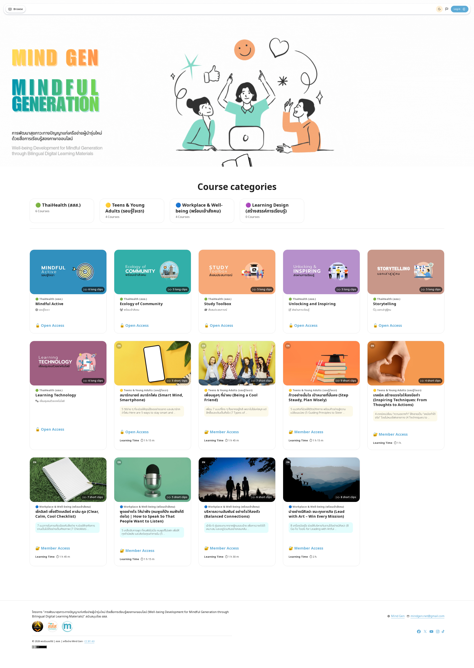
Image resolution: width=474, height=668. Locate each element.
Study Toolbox (217, 304)
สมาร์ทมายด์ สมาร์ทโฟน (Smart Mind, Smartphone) (151, 398)
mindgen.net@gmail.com (427, 616)
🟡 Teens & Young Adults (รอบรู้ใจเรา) (125, 208)
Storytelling (384, 304)
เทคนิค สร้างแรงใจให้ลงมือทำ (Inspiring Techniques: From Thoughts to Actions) (400, 400)
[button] (446, 9)
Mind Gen (398, 616)
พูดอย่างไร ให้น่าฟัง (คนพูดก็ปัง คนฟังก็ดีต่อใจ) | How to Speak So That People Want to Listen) (152, 516)
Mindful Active (49, 304)
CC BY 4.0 (89, 641)
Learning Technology (55, 395)
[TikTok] (443, 631)
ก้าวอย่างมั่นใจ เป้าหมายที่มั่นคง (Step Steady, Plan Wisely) (318, 398)
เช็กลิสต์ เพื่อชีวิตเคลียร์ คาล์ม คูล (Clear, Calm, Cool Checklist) (67, 514)
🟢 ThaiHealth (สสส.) (58, 205)
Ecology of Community (141, 304)
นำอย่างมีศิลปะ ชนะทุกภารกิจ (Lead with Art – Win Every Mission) (317, 514)
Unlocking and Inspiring (312, 304)
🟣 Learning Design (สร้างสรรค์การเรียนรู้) (267, 208)
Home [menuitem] (33, 9)
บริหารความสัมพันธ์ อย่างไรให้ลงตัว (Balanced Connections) (232, 514)
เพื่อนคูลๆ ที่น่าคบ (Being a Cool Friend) (231, 398)
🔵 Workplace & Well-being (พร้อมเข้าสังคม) (199, 208)
